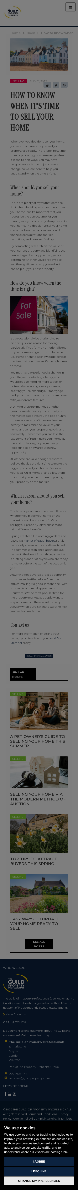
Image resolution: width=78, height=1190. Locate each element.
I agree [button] (39, 1161)
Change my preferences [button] (39, 1181)
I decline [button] (39, 1171)
